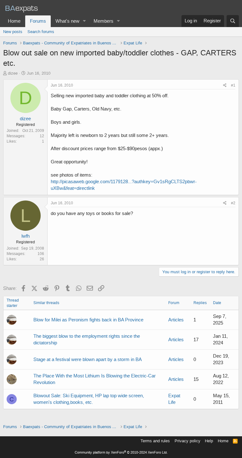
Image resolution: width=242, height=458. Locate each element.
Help (209, 441)
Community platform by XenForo (121, 452)
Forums (38, 21)
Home (14, 21)
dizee (13, 73)
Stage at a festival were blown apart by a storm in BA (87, 359)
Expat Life (174, 399)
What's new (67, 21)
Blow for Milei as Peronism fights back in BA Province (88, 320)
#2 (233, 203)
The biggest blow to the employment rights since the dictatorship (86, 339)
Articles (176, 320)
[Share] (225, 85)
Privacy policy (187, 441)
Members (103, 21)
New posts (12, 31)
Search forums (40, 31)
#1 (233, 85)
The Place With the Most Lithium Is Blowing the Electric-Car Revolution (94, 379)
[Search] (233, 21)
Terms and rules (155, 441)
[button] (84, 21)
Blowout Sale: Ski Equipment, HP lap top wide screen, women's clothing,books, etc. (88, 399)
